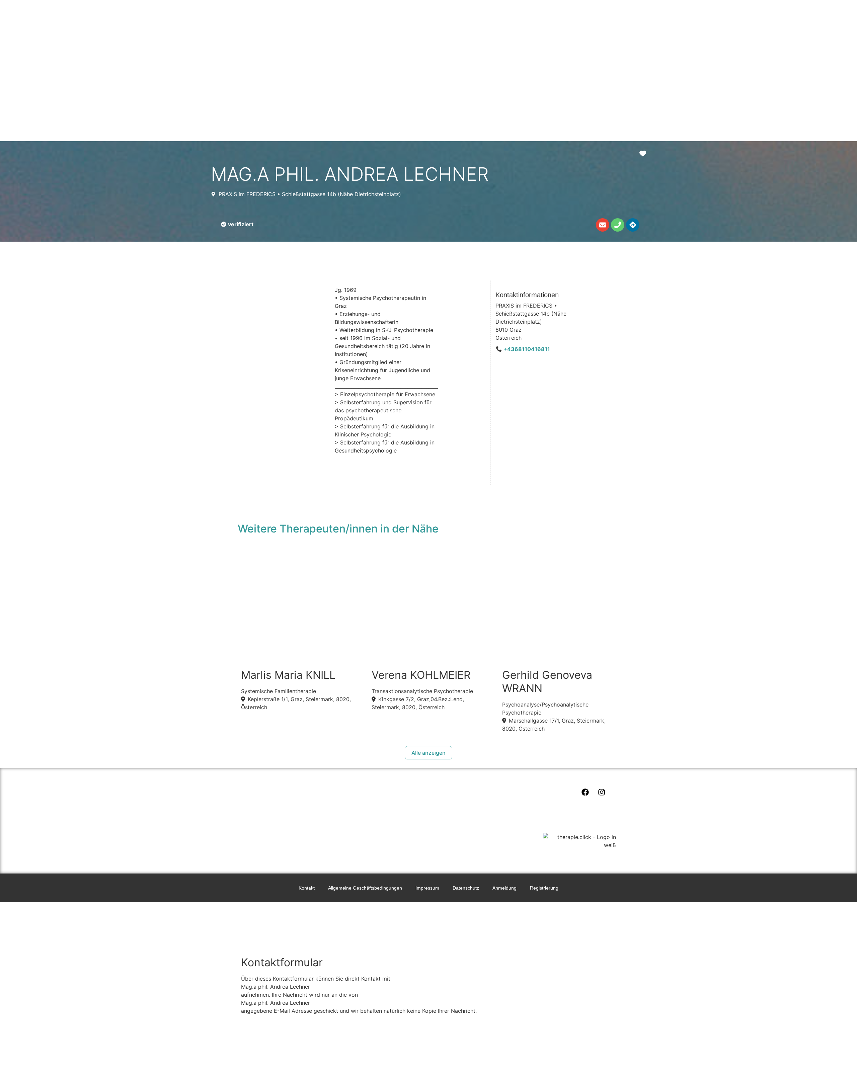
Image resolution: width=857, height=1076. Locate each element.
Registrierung (544, 888)
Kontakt (307, 888)
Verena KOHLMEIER (421, 674)
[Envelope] (602, 225)
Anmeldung (504, 888)
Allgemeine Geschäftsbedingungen (365, 888)
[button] (237, 224)
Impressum (427, 888)
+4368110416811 (526, 349)
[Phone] (617, 225)
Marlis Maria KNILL (288, 674)
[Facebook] (585, 792)
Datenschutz (466, 888)
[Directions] (632, 225)
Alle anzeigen (428, 752)
